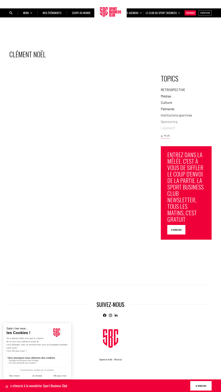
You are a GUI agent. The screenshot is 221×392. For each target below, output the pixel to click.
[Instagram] (110, 315)
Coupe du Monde (81, 13)
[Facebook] (104, 315)
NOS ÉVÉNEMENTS (52, 13)
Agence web (105, 359)
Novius (118, 359)
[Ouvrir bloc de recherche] (11, 13)
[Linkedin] (116, 315)
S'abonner (190, 12)
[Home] (110, 338)
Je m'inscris (176, 229)
